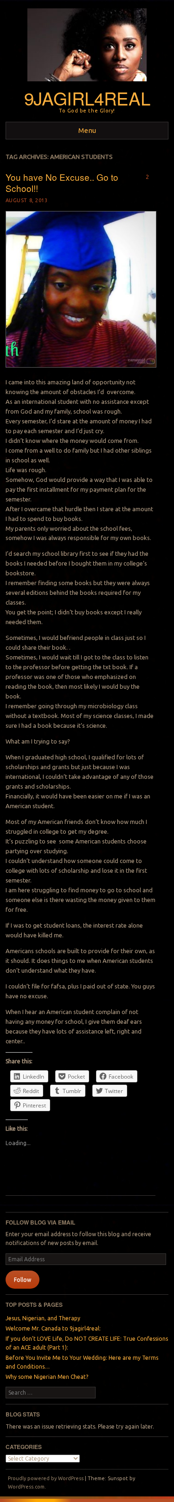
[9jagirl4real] (87, 84)
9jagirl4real (87, 98)
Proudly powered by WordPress (46, 1478)
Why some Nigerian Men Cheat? (47, 1377)
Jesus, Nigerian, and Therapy (43, 1318)
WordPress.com (26, 1486)
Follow (22, 1280)
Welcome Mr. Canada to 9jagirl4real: (53, 1328)
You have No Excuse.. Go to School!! (62, 183)
